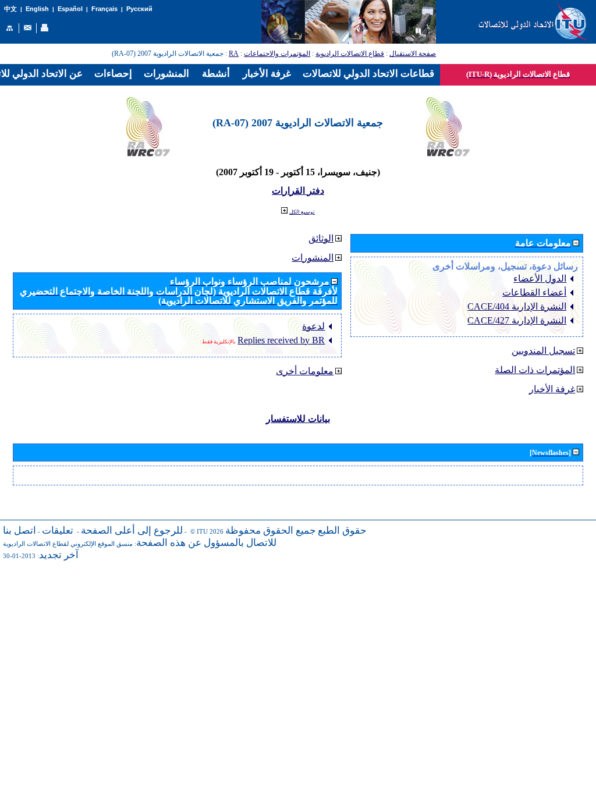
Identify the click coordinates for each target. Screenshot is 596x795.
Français (104, 8)
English (37, 8)
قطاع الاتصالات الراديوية (349, 53)
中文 (10, 9)
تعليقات (57, 530)
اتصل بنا (19, 530)
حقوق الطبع (342, 530)
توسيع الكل (302, 212)
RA (234, 53)
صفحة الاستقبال (412, 53)
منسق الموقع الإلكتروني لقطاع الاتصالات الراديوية (68, 544)
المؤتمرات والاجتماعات (277, 53)
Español (70, 8)
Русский (139, 8)
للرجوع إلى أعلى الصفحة (132, 530)
